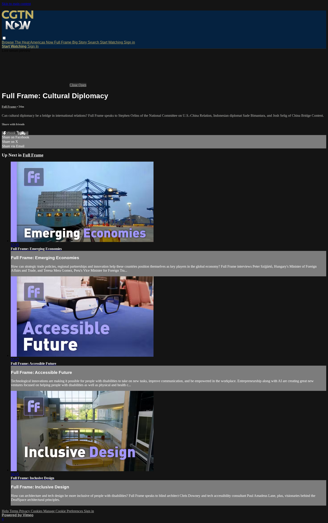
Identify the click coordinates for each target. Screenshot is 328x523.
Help (6, 511)
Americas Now (42, 42)
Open (82, 85)
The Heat (22, 42)
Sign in (129, 42)
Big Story (80, 42)
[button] (4, 38)
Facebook (9, 133)
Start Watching (112, 42)
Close (74, 85)
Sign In (33, 46)
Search (94, 42)
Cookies (37, 511)
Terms (14, 511)
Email (24, 133)
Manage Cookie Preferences (63, 511)
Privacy (25, 511)
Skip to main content (16, 4)
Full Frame (63, 42)
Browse (8, 42)
